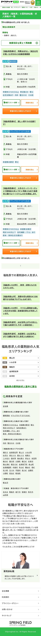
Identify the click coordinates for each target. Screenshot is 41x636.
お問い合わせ (7, 609)
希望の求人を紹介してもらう (20, 111)
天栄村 (30, 461)
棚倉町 (27, 467)
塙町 (33, 467)
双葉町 (11, 473)
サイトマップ (6, 616)
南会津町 (6, 464)
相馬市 (27, 455)
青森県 (11, 492)
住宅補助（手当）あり (11, 431)
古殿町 (30, 470)
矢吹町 (21, 467)
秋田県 (30, 492)
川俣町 (18, 461)
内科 (4, 443)
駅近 (32, 425)
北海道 (5, 492)
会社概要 (5, 591)
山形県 (5, 495)
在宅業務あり (21, 428)
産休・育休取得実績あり (12, 434)
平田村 (18, 470)
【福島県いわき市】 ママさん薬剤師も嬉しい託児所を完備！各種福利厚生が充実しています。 (20, 311)
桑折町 (5, 461)
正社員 (5, 406)
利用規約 (5, 597)
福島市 (5, 452)
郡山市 (21, 452)
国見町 (11, 461)
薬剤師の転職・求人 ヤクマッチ (11, 7)
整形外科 (11, 443)
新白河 (5, 483)
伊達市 (27, 458)
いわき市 (28, 452)
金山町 (31, 464)
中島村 (15, 467)
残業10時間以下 (9, 428)
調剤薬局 (6, 416)
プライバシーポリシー (10, 603)
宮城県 (24, 492)
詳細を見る (29, 103)
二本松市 (6, 458)
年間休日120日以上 (10, 425)
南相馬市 (20, 458)
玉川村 (11, 470)
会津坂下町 (23, 464)
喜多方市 (20, 455)
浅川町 (24, 470)
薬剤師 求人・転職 (27, 7)
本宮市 (34, 458)
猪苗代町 (14, 464)
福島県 (36, 7)
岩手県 (18, 492)
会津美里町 (7, 467)
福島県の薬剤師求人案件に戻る (20, 386)
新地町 (18, 473)
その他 (17, 443)
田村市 (13, 458)
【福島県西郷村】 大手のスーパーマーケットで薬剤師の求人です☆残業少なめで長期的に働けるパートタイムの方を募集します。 (20, 191)
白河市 (5, 455)
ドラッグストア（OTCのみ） (20, 416)
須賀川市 (12, 455)
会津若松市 (13, 452)
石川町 (5, 470)
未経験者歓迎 (24, 425)
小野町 (5, 473)
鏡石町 (24, 461)
